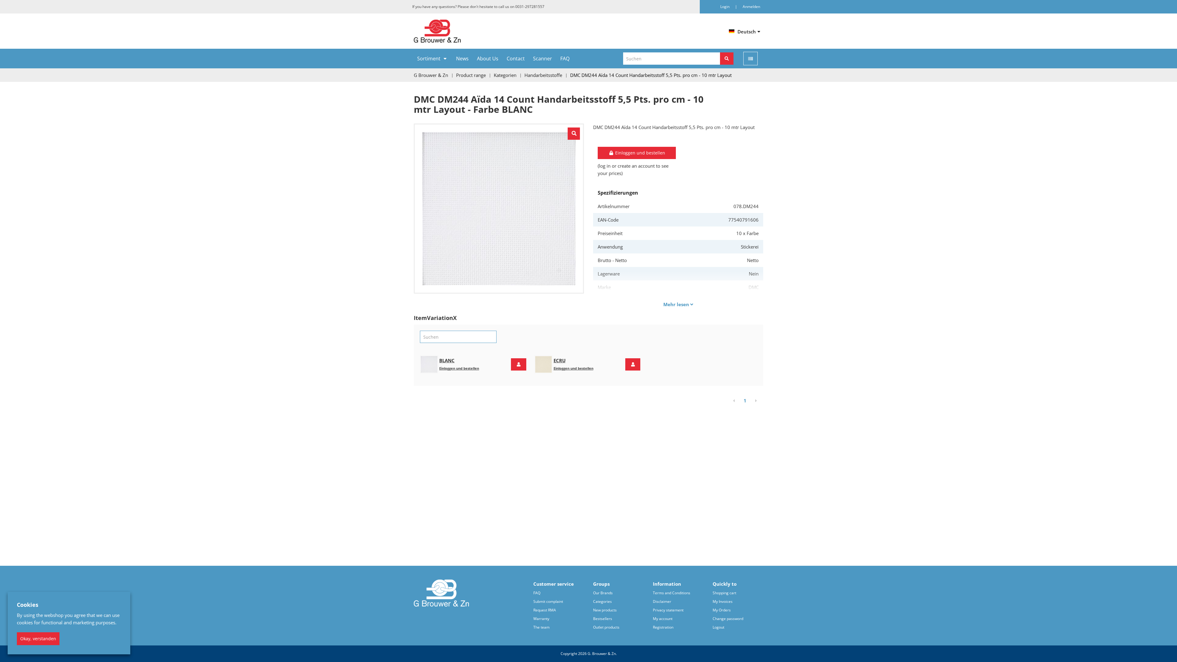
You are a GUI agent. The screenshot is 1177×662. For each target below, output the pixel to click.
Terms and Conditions (671, 592)
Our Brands (603, 592)
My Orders (722, 610)
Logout (718, 627)
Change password (728, 618)
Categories (602, 601)
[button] (518, 364)
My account (662, 618)
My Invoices (723, 601)
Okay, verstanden (38, 638)
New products (605, 610)
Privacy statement (668, 610)
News (462, 58)
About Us (487, 58)
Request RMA (544, 610)
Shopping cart (724, 592)
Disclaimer (662, 601)
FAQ (564, 58)
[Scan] (750, 58)
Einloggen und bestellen (459, 368)
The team (541, 627)
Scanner (542, 58)
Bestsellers (602, 618)
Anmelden (751, 6)
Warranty (541, 618)
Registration (663, 627)
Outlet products (606, 627)
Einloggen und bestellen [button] (639, 153)
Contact (516, 58)
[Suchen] (726, 58)
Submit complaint (548, 601)
